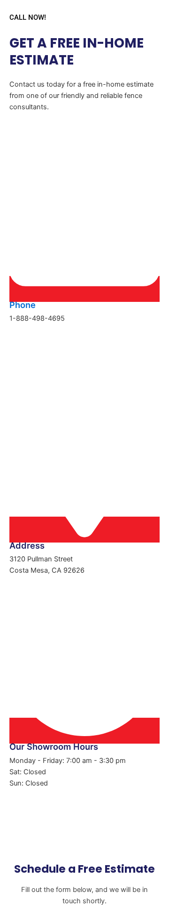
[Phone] (84, 289)
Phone (22, 305)
